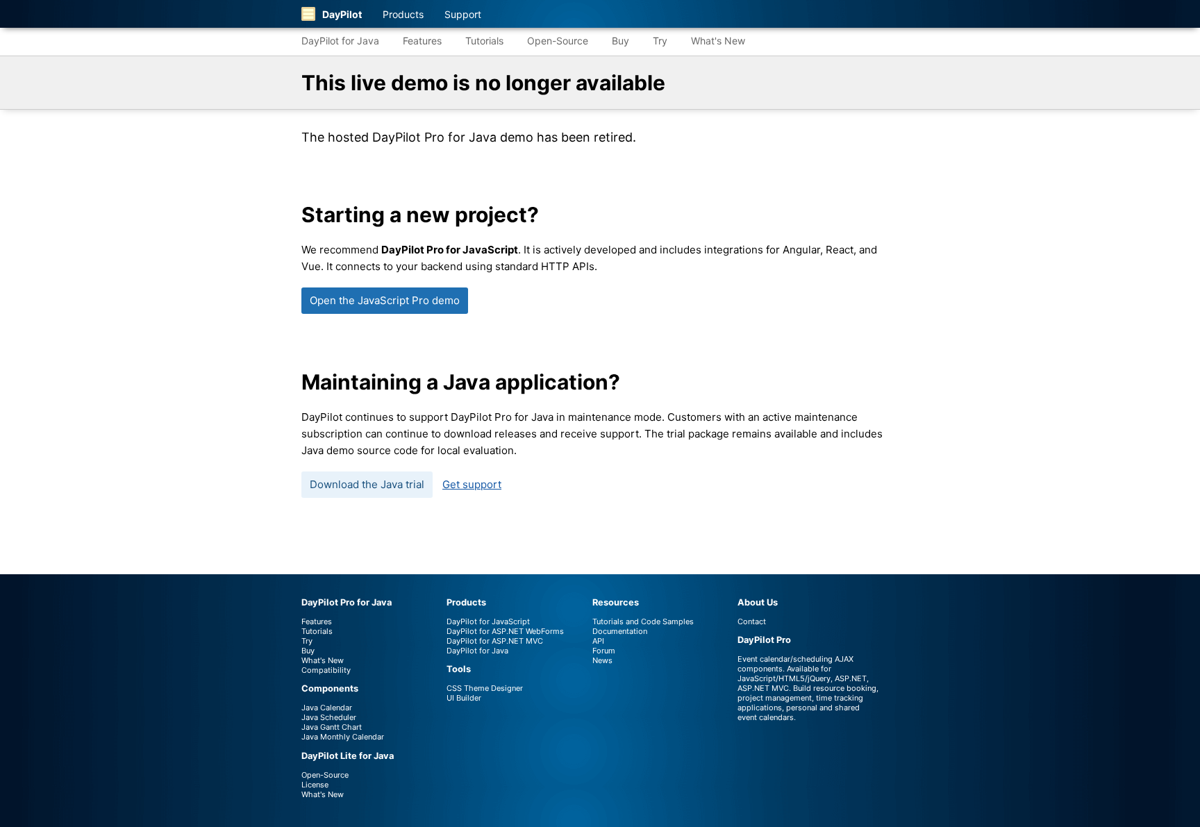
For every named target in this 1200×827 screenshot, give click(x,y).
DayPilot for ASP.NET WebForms (505, 631)
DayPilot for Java (340, 41)
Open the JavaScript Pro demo (385, 300)
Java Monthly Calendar (342, 737)
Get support (471, 484)
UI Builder (464, 698)
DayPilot (342, 14)
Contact (752, 621)
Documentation (619, 631)
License (314, 785)
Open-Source (557, 41)
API (598, 641)
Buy (620, 41)
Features (422, 41)
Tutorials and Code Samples (643, 621)
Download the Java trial (367, 484)
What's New (718, 41)
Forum (603, 650)
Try (660, 41)
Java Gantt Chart (331, 727)
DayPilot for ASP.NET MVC (495, 641)
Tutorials (484, 41)
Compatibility (326, 670)
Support (462, 14)
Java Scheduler (328, 717)
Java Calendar (326, 707)
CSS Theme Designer (485, 688)
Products (403, 14)
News (602, 660)
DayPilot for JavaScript (488, 621)
